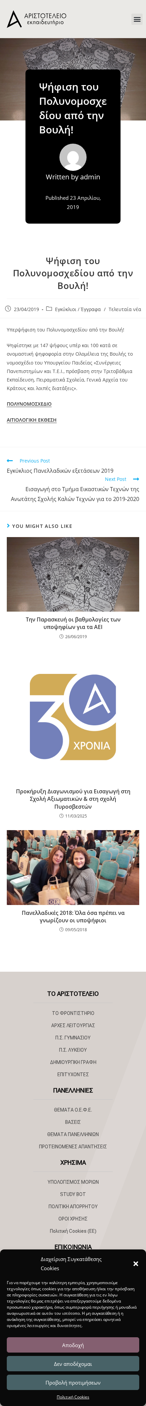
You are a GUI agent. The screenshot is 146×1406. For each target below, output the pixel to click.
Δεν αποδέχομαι (73, 1363)
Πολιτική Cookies (73, 1397)
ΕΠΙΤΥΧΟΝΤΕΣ (73, 1074)
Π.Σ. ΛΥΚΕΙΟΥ (73, 1050)
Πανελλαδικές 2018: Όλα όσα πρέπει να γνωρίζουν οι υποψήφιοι (73, 916)
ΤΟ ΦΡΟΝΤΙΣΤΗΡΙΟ (73, 1013)
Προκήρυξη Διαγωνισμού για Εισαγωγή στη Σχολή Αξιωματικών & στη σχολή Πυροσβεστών (73, 799)
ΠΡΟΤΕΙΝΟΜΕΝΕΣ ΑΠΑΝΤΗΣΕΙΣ (73, 1146)
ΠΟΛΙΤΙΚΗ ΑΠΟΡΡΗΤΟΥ (73, 1206)
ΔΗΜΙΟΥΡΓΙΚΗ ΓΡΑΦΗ (73, 1062)
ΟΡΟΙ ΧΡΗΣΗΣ (73, 1219)
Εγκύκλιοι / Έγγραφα (78, 309)
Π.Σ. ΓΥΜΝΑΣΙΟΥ (73, 1037)
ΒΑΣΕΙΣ (73, 1122)
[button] (135, 1263)
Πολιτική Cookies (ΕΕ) (73, 1231)
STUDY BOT (73, 1194)
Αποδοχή (73, 1345)
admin (90, 176)
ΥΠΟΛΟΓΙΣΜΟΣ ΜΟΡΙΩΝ (73, 1182)
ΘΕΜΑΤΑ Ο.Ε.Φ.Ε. (73, 1110)
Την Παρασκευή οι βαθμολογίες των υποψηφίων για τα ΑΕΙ (73, 623)
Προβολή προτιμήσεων (73, 1382)
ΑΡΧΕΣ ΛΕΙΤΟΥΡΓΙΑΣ (73, 1025)
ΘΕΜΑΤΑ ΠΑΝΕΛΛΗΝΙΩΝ (73, 1134)
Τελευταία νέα (125, 309)
